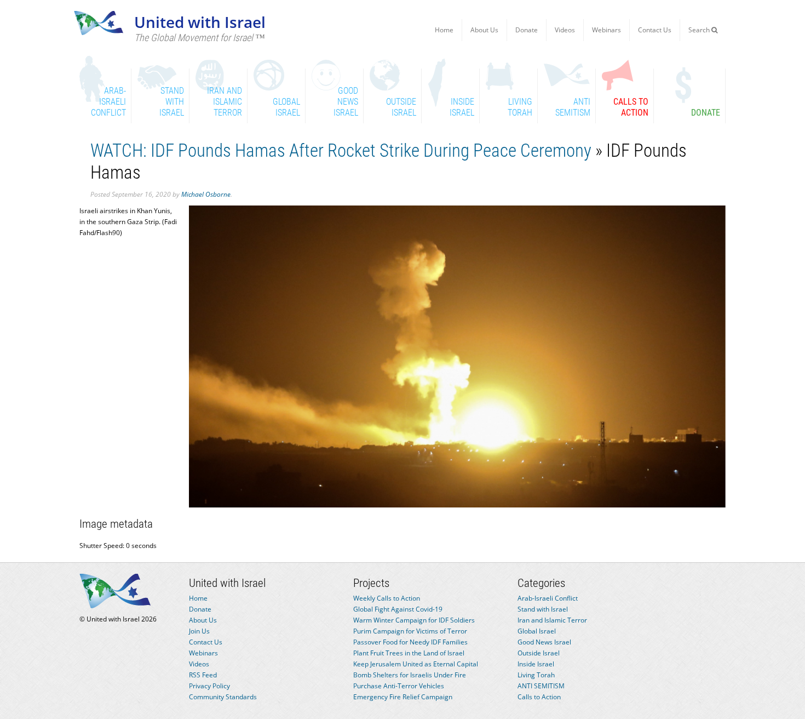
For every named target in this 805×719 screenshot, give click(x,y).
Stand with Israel (543, 609)
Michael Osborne (206, 194)
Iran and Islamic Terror (552, 620)
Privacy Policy (209, 686)
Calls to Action (539, 696)
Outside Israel (539, 653)
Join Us (199, 631)
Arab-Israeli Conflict (548, 598)
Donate (526, 30)
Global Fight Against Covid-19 (397, 609)
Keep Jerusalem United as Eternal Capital (415, 664)
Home (444, 30)
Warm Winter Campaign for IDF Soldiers (414, 620)
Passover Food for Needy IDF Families (410, 642)
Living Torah (536, 675)
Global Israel (537, 631)
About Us (484, 30)
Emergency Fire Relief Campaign (402, 696)
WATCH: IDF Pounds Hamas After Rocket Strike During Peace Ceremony (340, 150)
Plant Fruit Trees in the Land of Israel (408, 653)
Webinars (606, 30)
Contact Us (654, 30)
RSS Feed (203, 675)
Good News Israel (544, 642)
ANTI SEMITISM (541, 686)
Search (699, 30)
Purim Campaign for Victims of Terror (410, 631)
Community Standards (223, 696)
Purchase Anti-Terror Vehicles (398, 686)
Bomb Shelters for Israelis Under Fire (409, 675)
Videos (565, 30)
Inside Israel (536, 664)
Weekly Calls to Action (386, 598)
